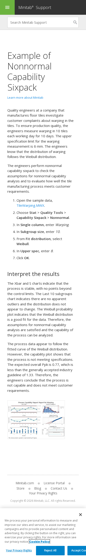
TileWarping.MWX (30, 205)
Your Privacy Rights (19, 550)
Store (21, 488)
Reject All (50, 550)
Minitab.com (25, 483)
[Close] (80, 515)
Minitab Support (34, 7)
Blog (37, 488)
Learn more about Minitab (25, 97)
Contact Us (59, 488)
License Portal (54, 483)
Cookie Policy (39, 542)
